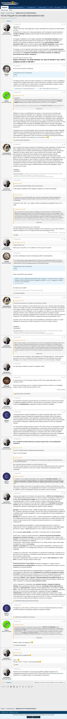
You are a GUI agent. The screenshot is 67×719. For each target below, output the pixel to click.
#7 (64, 253)
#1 (64, 24)
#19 (64, 649)
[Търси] (64, 7)
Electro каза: (17, 447)
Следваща (8, 21)
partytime (4, 18)
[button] (25, 7)
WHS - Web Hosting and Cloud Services (48, 88)
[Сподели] (62, 24)
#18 (64, 621)
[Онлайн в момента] (6, 72)
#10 (64, 363)
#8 (64, 297)
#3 (64, 92)
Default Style (5, 712)
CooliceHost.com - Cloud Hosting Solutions (24, 88)
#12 (64, 398)
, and (22, 140)
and (20, 293)
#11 (64, 377)
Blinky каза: (17, 183)
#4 (64, 144)
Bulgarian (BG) (14, 712)
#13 (64, 411)
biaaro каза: (17, 195)
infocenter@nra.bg (51, 673)
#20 (64, 669)
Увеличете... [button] (39, 108)
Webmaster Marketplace (17, 7)
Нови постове (4, 10)
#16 (64, 493)
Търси (10, 10)
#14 (64, 439)
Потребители (31, 7)
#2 (64, 65)
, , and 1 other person (25, 617)
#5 (64, 180)
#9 (64, 337)
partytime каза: (18, 95)
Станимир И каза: (18, 209)
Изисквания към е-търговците (23, 73)
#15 (64, 473)
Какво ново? (42, 7)
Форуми (4, 7)
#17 (64, 605)
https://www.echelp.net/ (18, 173)
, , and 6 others (26, 600)
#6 (64, 239)
